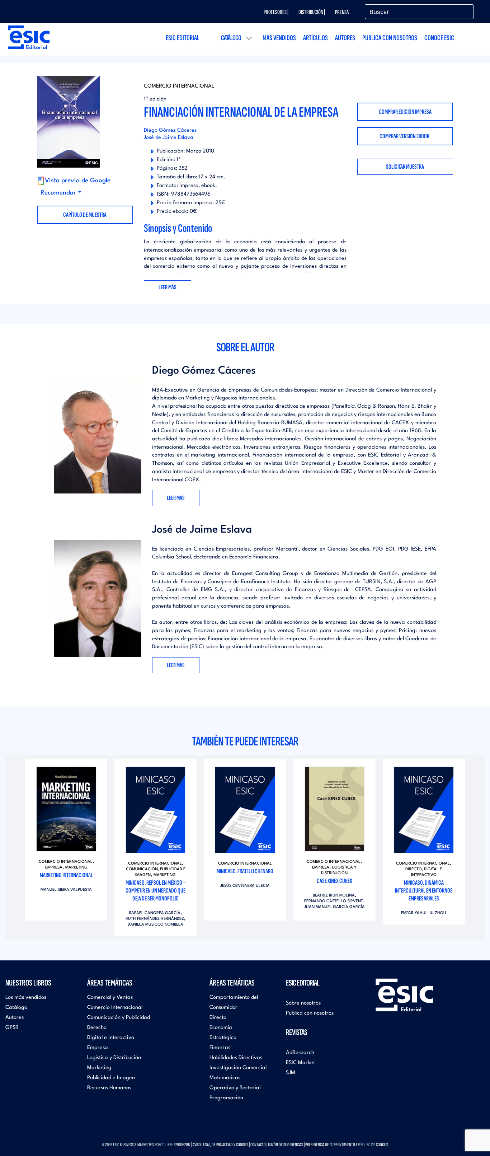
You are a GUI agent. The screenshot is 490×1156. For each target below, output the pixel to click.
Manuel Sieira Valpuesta (66, 890)
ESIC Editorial (182, 37)
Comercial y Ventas (110, 997)
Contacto (258, 1145)
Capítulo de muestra (85, 215)
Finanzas (219, 1047)
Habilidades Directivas (235, 1058)
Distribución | (311, 12)
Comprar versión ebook (405, 136)
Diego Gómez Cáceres (170, 130)
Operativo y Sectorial (234, 1088)
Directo (217, 1017)
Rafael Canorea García (154, 913)
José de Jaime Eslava (168, 137)
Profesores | (276, 12)
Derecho (97, 1027)
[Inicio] (29, 37)
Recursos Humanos (109, 1088)
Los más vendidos (25, 997)
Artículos (315, 37)
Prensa (342, 12)
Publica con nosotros (389, 37)
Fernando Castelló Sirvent (333, 901)
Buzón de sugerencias (285, 1145)
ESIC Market (300, 1063)
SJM (290, 1073)
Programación (226, 1098)
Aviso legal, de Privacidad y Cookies (220, 1145)
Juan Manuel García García (334, 907)
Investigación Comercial (238, 1068)
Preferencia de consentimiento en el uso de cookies (346, 1145)
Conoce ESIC (439, 37)
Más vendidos (279, 37)
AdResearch (300, 1053)
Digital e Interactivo (110, 1037)
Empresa (53, 868)
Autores (345, 37)
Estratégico (222, 1037)
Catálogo (231, 38)
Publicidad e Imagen (111, 1078)
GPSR (12, 1027)
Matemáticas (224, 1078)
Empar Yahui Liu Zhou (423, 913)
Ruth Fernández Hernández (155, 919)
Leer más (176, 498)
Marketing (76, 868)
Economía (220, 1027)
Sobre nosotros (303, 1003)
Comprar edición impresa (405, 112)
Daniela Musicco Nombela (155, 925)
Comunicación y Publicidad (118, 1017)
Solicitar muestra (405, 166)
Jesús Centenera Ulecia (245, 886)
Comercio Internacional (179, 86)
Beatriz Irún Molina (334, 896)
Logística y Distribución (114, 1058)
